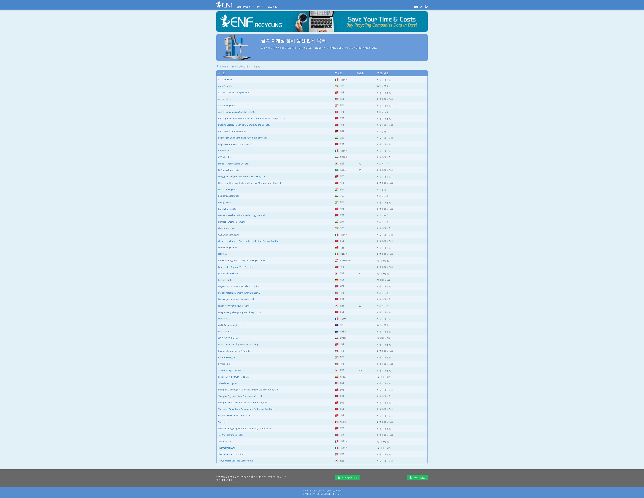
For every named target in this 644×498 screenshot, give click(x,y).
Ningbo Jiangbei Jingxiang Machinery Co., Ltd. (240, 312)
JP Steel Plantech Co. (228, 273)
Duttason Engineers (228, 189)
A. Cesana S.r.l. (225, 79)
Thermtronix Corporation (231, 454)
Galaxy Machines (226, 228)
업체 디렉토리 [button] (244, 6)
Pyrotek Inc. (224, 363)
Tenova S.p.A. (224, 441)
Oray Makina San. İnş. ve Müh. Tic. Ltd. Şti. (239, 344)
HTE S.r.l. (222, 253)
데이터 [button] (259, 6)
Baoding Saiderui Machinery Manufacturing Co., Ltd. (244, 124)
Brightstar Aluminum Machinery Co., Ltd (238, 144)
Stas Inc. (222, 421)
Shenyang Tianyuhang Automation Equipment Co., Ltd (245, 409)
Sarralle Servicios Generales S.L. (233, 376)
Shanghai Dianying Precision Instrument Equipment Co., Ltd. (248, 389)
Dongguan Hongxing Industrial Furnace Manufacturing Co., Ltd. (249, 182)
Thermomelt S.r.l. (226, 447)
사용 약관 (307, 490)
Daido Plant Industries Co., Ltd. (233, 163)
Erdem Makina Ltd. (227, 208)
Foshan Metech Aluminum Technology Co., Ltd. (241, 215)
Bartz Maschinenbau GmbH (232, 131)
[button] (417, 7)
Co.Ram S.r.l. (224, 150)
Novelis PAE (224, 318)
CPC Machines (225, 157)
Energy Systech (225, 202)
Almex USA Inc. (225, 99)
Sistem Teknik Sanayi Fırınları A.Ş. (234, 415)
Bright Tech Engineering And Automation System (242, 137)
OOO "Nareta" (225, 331)
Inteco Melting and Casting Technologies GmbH (241, 260)
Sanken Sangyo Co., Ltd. (230, 370)
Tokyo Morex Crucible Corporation (235, 460)
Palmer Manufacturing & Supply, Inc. (236, 350)
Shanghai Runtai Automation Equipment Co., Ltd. (242, 402)
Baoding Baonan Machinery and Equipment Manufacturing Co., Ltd (251, 118)
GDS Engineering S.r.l (228, 234)
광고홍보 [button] (272, 6)
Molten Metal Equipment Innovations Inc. (239, 292)
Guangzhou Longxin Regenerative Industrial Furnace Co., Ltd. (248, 241)
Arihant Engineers (227, 105)
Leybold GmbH (225, 279)
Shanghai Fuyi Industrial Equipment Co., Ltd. (240, 396)
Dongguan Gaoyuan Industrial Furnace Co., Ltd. (241, 176)
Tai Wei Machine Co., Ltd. (230, 434)
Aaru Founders (225, 86)
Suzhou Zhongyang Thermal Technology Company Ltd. (245, 428)
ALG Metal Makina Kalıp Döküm (234, 92)
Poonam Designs (226, 357)
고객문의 (337, 490)
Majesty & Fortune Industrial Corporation (238, 286)
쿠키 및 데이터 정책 (322, 490)
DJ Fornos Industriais (228, 170)
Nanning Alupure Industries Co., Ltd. (236, 299)
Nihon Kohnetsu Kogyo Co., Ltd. (234, 305)
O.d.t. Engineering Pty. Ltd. (231, 325)
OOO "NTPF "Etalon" (228, 338)
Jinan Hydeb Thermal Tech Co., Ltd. (235, 267)
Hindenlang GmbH (227, 247)
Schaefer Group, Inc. (228, 383)
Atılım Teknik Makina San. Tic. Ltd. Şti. (236, 111)
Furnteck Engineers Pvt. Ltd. (232, 221)
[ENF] (225, 4)
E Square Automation (228, 195)
